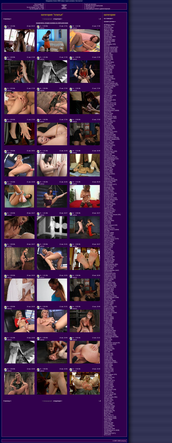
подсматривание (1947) (111, 270)
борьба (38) (107, 53)
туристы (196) (108, 404)
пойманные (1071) (110, 275)
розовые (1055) (109, 317)
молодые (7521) (109, 192)
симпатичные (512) (110, 344)
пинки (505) (107, 249)
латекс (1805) (108, 171)
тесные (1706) (108, 388)
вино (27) (107, 74)
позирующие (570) (110, 273)
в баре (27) (107, 60)
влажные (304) (108, 77)
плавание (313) (109, 253)
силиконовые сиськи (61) (112, 342)
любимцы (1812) (109, 178)
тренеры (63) (108, 398)
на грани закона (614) (111, 199)
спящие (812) (108, 364)
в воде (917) (108, 63)
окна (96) (107, 231)
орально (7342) (109, 234)
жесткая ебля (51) (109, 121)
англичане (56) (108, 27)
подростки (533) (109, 267)
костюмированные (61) (111, 158)
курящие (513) (108, 169)
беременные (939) (110, 36)
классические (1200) (110, 151)
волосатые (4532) (109, 79)
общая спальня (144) (110, 225)
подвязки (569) (108, 263)
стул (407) (107, 373)
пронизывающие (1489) (111, 297)
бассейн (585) (108, 35)
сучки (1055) (108, 376)
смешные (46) (108, 353)
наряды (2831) (108, 213)
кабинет (64, 8)
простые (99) (108, 299)
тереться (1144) (109, 386)
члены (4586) (108, 419)
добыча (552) (108, 107)
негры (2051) (108, 217)
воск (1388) (107, 80)
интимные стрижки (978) (111, 139)
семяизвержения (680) (111, 336)
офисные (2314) (109, 240)
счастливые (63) (109, 377)
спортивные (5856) (110, 361)
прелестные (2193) (110, 287)
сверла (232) (108, 326)
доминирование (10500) (111, 110)
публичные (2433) (109, 300)
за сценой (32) (108, 125)
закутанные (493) (109, 128)
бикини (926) (108, 38)
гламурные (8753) (109, 86)
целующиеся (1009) (110, 418)
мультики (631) (108, 196)
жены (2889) (108, 119)
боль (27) (107, 45)
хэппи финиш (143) (110, 416)
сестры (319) (108, 339)
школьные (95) (108, 422)
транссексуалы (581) (110, 397)
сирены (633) (108, 345)
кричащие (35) (108, 161)
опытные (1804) (109, 232)
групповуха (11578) (110, 95)
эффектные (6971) (110, 433)
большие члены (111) (110, 51)
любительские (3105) (110, 180)
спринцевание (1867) (110, 362)
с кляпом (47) (108, 323)
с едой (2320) (108, 321)
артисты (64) (108, 29)
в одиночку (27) (109, 68)
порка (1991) (108, 281)
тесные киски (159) (110, 389)
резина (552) (108, 314)
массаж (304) (108, 183)
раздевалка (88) (109, 308)
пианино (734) (108, 246)
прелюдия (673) (109, 288)
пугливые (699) (109, 302)
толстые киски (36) (110, 394)
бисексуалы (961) (109, 39)
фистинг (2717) (109, 415)
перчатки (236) (108, 244)
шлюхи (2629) (108, 424)
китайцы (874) (108, 149)
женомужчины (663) (110, 118)
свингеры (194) (109, 327)
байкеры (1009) (109, 30)
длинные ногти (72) (110, 103)
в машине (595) (109, 66)
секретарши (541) (109, 332)
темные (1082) (108, 385)
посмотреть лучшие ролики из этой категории (52, 23)
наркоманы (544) (109, 211)
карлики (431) (108, 146)
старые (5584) (108, 365)
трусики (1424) (108, 400)
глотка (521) (108, 89)
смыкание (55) (108, 355)
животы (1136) (108, 122)
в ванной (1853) (109, 62)
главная (64, 5)
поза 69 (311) (108, 272)
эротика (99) (108, 431)
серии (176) (107, 338)
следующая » (57, 19)
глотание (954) (108, 88)
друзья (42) (107, 112)
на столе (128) (108, 205)
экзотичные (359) (109, 428)
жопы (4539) (108, 124)
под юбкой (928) (109, 261)
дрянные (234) (108, 113)
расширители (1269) (110, 312)
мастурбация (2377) (110, 184)
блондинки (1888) (109, 41)
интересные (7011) (110, 136)
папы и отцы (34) (109, 243)
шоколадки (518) (109, 425)
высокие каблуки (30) (111, 83)
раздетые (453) (109, 309)
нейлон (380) (108, 219)
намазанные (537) (109, 210)
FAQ (64, 6)
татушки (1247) (109, 382)
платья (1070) (108, 255)
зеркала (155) (108, 130)
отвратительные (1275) (111, 238)
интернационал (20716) (111, 137)
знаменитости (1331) (110, 131)
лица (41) (107, 175)
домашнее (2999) (109, 109)
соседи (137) (108, 356)
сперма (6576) (108, 359)
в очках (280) (108, 70)
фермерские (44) (109, 410)
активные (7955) (109, 24)
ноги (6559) (107, 222)
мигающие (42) (108, 187)
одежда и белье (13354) (111, 229)
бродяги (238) (108, 56)
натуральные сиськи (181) (112, 214)
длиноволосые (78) (110, 104)
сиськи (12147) (108, 347)
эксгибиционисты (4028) (111, 430)
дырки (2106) (108, 115)
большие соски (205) (110, 50)
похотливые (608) (109, 282)
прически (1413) (109, 294)
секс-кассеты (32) (109, 333)
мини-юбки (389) (109, 189)
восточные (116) (109, 82)
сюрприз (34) (108, 379)
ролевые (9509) (109, 318)
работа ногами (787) (110, 306)
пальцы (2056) (108, 241)
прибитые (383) (109, 290)
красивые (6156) (109, 160)
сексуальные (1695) (110, 335)
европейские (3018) (110, 116)
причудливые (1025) (110, 296)
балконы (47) (108, 33)
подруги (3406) (108, 269)
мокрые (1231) (108, 190)
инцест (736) (108, 140)
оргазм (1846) (108, 235)
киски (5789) (108, 148)
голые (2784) (108, 92)
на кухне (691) (108, 202)
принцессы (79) (109, 293)
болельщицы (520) (110, 44)
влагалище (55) (109, 76)
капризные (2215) (109, 145)
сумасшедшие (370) (110, 374)
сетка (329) (107, 341)
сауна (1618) (108, 324)
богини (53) (107, 42)
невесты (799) (108, 216)
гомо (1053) (107, 94)
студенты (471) (109, 371)
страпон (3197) (108, 368)
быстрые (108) (108, 59)
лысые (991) (108, 177)
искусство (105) (109, 142)
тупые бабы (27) (109, 403)
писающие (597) (109, 252)
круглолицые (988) (110, 165)
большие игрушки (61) (111, 47)
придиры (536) (108, 291)
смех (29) (107, 352)
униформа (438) (109, 407)
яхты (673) (107, 434)
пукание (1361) (108, 303)
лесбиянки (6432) (109, 174)
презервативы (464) (110, 285)
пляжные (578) (108, 258)
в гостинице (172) (109, 65)
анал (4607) (107, 26)
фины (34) (107, 413)
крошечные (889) (109, 163)
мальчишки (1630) (109, 181)
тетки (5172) (108, 391)
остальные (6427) (109, 237)
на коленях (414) (109, 201)
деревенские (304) (110, 100)
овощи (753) (108, 226)
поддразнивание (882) (111, 264)
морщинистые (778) (110, 193)
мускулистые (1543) (110, 198)
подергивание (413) (110, 266)
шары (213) (107, 421)
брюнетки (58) (108, 57)
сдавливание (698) (110, 330)
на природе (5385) (109, 204)
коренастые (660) (109, 155)
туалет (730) (108, 401)
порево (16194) (109, 279)
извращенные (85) (110, 134)
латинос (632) (108, 172)
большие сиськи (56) (110, 48)
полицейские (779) (110, 276)
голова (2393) (108, 91)
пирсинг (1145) (108, 250)
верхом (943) (108, 73)
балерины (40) (108, 32)
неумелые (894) (109, 220)
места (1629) (108, 186)
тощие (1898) (108, 395)
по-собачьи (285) (109, 260)
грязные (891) (108, 97)
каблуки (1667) (108, 143)
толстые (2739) (109, 392)
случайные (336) (109, 348)
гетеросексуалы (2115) (111, 85)
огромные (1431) (109, 228)
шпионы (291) (108, 427)
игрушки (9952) (109, 133)
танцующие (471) (109, 380)
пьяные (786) (108, 305)
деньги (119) (108, 98)
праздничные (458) (110, 284)
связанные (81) (109, 329)
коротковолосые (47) (110, 157)
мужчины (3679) (109, 195)
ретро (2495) (108, 315)
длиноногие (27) (109, 106)
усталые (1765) (109, 409)
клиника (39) (108, 154)
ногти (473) (107, 223)
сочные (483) (108, 358)
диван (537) (107, 101)
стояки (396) (108, 367)
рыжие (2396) (108, 320)
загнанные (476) (109, 127)
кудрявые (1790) (109, 166)
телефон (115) (108, 383)
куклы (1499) (108, 168)
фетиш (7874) (108, 412)
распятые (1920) (109, 311)
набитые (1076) (109, 208)
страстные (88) (109, 370)
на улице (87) (108, 207)
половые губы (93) (110, 278)
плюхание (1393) (109, 257)
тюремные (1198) (109, 406)
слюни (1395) (108, 350)
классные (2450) (109, 152)
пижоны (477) (108, 247)
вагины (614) (108, 71)
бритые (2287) (108, 54)
